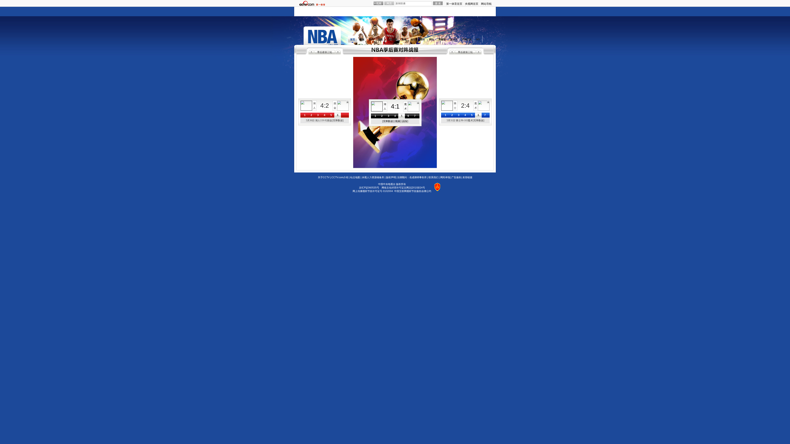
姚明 (422, 39)
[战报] (405, 121)
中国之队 (467, 39)
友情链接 (467, 177)
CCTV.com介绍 (339, 177)
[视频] (397, 121)
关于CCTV (324, 177)
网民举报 (445, 177)
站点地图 (355, 177)
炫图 (380, 39)
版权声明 (391, 177)
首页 (352, 39)
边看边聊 (392, 39)
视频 (361, 39)
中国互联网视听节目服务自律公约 (412, 191)
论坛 (413, 39)
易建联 (442, 39)
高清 (403, 39)
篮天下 (454, 39)
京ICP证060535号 (369, 187)
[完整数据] (388, 121)
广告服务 (456, 177)
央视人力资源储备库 (373, 177)
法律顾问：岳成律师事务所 (412, 177)
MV (478, 39)
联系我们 (433, 177)
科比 (431, 39)
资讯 (371, 39)
